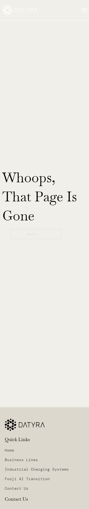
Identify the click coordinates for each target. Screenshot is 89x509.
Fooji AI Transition (27, 479)
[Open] (84, 10)
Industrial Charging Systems (37, 469)
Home (9, 450)
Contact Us (16, 488)
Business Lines (21, 460)
